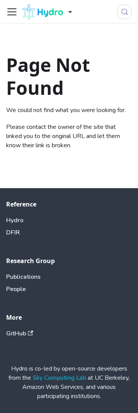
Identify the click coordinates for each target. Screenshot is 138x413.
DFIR (13, 232)
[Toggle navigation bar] (12, 12)
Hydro (14, 220)
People (16, 289)
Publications (23, 277)
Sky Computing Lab (59, 378)
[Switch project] (70, 11)
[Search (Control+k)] (124, 12)
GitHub (16, 333)
